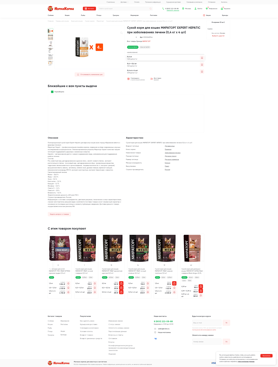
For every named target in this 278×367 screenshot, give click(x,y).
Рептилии (153, 15)
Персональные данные (117, 331)
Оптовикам (112, 338)
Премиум (168, 149)
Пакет (167, 166)
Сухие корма (89, 21)
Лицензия (112, 354)
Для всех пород (170, 156)
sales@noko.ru (163, 329)
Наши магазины (164, 332)
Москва (188, 8)
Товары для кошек (62, 21)
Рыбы (83, 15)
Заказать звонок (173, 10)
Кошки (67, 15)
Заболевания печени (172, 153)
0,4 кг (191, 277)
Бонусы (111, 342)
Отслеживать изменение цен (91, 74)
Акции (208, 15)
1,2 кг (184, 280)
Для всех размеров (172, 159)
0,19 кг (184, 277)
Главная (51, 21)
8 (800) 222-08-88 (163, 321)
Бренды (225, 15)
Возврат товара (86, 335)
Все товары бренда (139, 41)
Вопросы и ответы (115, 335)
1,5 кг (90, 277)
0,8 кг (197, 277)
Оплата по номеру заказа (118, 328)
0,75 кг (85, 277)
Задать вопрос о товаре (59, 214)
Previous (50, 27)
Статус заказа (114, 324)
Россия (167, 169)
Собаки (51, 15)
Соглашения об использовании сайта (204, 330)
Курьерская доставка (88, 324)
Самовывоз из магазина (89, 328)
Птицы (99, 15)
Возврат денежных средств (91, 338)
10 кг (189, 280)
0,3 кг (78, 277)
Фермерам (134, 15)
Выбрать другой (218, 36)
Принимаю (266, 356)
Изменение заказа (115, 321)
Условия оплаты (86, 331)
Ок (226, 342)
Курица (167, 163)
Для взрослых (170, 146)
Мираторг (100, 21)
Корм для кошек (77, 21)
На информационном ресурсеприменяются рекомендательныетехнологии (121, 348)
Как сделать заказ (87, 321)
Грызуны (116, 15)
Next (50, 68)
